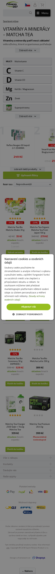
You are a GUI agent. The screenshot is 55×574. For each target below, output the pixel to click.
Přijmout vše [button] (28, 307)
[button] (27, 314)
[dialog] (27, 287)
